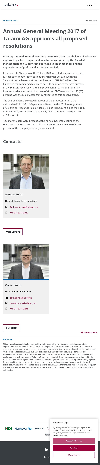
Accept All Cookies (74, 441)
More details (74, 455)
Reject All (74, 448)
